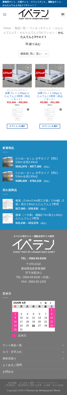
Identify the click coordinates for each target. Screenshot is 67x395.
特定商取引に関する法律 (30, 385)
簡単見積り (9, 358)
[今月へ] (46, 303)
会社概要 (12, 383)
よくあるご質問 (12, 365)
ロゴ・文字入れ (12, 351)
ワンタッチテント (40, 28)
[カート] (62, 14)
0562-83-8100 (37, 258)
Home (7, 28)
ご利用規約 (9, 385)
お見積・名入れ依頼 (53, 385)
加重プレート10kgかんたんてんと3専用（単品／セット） (50, 96)
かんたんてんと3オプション (37, 32)
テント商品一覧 (12, 345)
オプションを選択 (17, 126)
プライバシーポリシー (47, 383)
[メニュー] (5, 14)
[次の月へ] (52, 303)
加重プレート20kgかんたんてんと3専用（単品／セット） (17, 96)
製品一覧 (20, 28)
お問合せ (8, 371)
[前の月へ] (40, 303)
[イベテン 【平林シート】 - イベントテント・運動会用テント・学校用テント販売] (33, 14)
